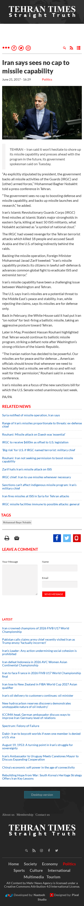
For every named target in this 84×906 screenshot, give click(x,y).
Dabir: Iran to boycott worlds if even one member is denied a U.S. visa (41, 735)
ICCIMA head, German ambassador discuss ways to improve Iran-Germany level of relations (36, 716)
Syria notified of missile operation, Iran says (31, 415)
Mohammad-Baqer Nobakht (17, 522)
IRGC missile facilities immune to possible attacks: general (40, 504)
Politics (47, 79)
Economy (50, 863)
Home (13, 863)
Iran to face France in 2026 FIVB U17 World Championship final (41, 674)
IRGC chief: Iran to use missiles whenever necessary (36, 477)
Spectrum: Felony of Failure (20, 726)
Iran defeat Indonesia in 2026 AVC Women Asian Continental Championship (34, 663)
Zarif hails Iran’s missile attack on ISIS (27, 469)
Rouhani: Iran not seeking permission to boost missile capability (37, 459)
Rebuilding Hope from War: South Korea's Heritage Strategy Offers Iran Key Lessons (42, 776)
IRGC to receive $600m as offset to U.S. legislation (35, 442)
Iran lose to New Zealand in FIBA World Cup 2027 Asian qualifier (39, 685)
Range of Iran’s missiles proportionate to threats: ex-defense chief (42, 424)
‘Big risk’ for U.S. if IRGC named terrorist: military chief (38, 450)
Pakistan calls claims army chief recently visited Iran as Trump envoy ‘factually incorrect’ (38, 641)
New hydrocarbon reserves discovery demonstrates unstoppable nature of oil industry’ (36, 704)
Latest (7, 619)
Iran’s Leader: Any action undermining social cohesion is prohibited (39, 652)
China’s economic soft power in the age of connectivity (38, 767)
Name (45, 561)
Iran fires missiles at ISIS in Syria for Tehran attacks (36, 496)
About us (8, 814)
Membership (25, 814)
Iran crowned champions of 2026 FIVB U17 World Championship (35, 629)
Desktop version (42, 794)
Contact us (43, 814)
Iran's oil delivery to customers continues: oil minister (37, 695)
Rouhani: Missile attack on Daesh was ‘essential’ (33, 434)
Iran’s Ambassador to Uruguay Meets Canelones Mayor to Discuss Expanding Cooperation (40, 757)
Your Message (10, 561)
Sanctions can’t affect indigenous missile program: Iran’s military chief (39, 486)
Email (45, 578)
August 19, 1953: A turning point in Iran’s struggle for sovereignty (37, 746)
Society (30, 863)
